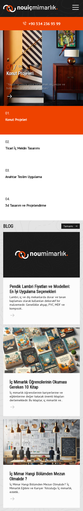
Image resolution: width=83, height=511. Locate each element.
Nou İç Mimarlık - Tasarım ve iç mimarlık (30, 8)
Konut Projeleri (19, 73)
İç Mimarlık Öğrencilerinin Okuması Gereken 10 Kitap (38, 384)
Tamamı (68, 226)
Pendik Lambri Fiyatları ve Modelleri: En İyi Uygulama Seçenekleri (40, 289)
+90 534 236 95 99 (44, 23)
